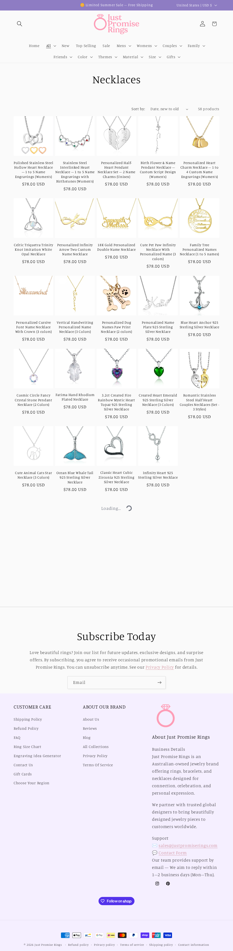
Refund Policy (26, 728)
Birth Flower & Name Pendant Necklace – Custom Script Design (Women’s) (158, 170)
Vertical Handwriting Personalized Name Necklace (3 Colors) (75, 327)
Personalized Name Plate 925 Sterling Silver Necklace (158, 327)
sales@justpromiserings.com (188, 845)
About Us (91, 719)
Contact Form (173, 852)
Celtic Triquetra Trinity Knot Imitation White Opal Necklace (33, 249)
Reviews (90, 728)
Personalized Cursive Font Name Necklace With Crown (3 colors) (33, 327)
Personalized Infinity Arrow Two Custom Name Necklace (75, 249)
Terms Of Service (98, 765)
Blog (87, 737)
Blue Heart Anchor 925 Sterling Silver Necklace (199, 324)
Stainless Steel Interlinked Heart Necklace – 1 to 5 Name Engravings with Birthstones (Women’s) (75, 172)
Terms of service (132, 944)
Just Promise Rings (48, 944)
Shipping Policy (28, 719)
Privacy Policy (160, 667)
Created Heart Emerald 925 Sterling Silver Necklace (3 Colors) (158, 400)
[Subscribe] (159, 682)
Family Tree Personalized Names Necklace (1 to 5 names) (199, 249)
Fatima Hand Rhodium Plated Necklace (75, 397)
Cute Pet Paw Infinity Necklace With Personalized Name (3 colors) (158, 252)
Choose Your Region (31, 783)
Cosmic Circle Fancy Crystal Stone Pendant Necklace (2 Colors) (33, 400)
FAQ (17, 737)
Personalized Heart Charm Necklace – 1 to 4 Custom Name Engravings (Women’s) (199, 170)
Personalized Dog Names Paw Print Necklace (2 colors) (116, 327)
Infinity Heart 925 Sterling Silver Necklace (158, 475)
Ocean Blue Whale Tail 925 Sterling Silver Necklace (75, 477)
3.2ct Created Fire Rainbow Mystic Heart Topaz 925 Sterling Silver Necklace (116, 402)
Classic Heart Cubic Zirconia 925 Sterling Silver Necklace (116, 477)
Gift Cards (23, 774)
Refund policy (78, 944)
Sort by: (138, 109)
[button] (20, 24)
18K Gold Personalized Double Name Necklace (116, 247)
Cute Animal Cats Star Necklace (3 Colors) (33, 475)
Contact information (193, 944)
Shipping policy (161, 944)
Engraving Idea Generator (37, 755)
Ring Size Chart (27, 746)
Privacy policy (104, 944)
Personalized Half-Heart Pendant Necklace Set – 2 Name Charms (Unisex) (116, 170)
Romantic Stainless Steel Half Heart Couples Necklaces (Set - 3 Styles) (199, 402)
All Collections (96, 746)
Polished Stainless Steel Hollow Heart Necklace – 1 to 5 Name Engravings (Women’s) (33, 170)
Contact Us (23, 765)
